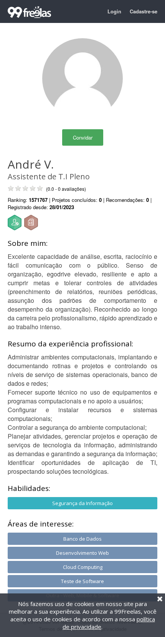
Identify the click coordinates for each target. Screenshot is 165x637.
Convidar (82, 137)
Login (114, 11)
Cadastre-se (143, 11)
